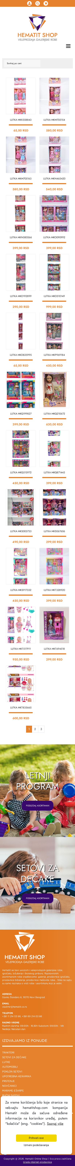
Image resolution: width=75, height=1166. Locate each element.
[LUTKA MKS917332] (21, 566)
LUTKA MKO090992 (54, 237)
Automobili (10, 1067)
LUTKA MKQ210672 (54, 413)
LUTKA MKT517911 (21, 649)
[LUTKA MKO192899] (21, 272)
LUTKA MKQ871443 (54, 472)
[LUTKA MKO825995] (21, 331)
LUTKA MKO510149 (54, 296)
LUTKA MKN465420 (54, 178)
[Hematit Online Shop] (37, 22)
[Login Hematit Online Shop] (29, 3)
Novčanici (9, 1086)
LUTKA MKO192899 (20, 296)
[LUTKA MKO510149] (54, 272)
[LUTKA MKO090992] (54, 213)
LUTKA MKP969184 (54, 355)
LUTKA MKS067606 (54, 531)
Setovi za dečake (14, 1057)
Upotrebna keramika (16, 1076)
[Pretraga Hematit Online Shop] (37, 3)
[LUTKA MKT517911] (21, 625)
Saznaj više (55, 1123)
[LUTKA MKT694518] (54, 625)
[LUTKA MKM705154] (54, 96)
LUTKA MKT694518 (54, 649)
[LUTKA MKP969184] (54, 331)
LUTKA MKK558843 (20, 120)
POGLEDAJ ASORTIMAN (37, 805)
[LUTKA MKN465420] (54, 154)
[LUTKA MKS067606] (54, 507)
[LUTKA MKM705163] (21, 154)
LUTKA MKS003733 (20, 531)
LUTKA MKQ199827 (20, 413)
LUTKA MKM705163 (20, 178)
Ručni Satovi (11, 1095)
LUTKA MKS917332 (20, 590)
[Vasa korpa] (46, 3)
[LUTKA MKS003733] (21, 507)
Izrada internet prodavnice (37, 1162)
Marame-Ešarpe (13, 1091)
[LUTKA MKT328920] (54, 566)
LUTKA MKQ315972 (20, 472)
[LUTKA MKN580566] (21, 213)
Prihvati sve (36, 1138)
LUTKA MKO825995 (21, 355)
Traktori (8, 1053)
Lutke (6, 1062)
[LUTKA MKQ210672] (54, 390)
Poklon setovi (12, 1072)
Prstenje (8, 1081)
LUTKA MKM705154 (54, 120)
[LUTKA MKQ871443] (54, 448)
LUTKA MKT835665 (20, 707)
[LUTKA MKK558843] (21, 96)
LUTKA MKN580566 (21, 237)
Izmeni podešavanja (36, 1145)
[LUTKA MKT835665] (21, 683)
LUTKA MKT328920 (54, 590)
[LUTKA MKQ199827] (21, 390)
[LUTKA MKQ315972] (21, 448)
